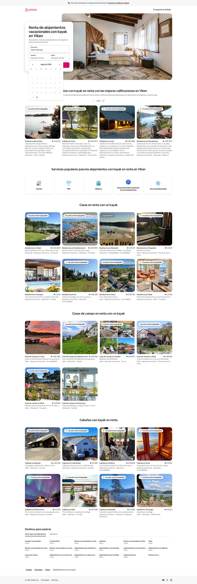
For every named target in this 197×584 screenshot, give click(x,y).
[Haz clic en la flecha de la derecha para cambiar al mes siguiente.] (59, 64)
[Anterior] (93, 101)
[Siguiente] (103, 101)
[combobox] (49, 49)
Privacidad (45, 580)
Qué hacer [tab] (53, 534)
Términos (54, 580)
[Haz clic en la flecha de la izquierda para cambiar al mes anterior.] (32, 64)
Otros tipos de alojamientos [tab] (35, 534)
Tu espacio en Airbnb (162, 9)
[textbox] (39, 58)
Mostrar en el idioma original (118, 3)
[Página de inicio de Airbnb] (31, 9)
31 (37, 97)
